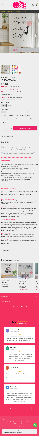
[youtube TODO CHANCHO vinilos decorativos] (21, 306)
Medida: (5, 102)
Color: (4, 109)
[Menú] (2, 5)
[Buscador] (33, 5)
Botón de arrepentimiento (19, 423)
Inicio (2, 77)
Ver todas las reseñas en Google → (19, 408)
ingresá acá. (30, 421)
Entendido (19, 432)
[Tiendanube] (19, 426)
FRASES (7, 77)
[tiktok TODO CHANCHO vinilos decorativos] (26, 306)
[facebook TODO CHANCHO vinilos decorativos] (17, 306)
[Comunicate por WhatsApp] (35, 425)
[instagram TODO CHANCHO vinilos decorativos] (13, 306)
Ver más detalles (7, 94)
